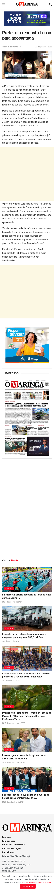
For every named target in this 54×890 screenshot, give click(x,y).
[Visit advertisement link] (27, 18)
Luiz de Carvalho (13, 47)
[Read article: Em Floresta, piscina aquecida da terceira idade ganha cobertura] (27, 579)
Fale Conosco (8, 841)
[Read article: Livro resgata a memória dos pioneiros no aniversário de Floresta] (27, 740)
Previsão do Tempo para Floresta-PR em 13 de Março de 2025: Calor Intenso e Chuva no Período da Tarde (26, 716)
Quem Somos (8, 852)
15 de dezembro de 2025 (14, 762)
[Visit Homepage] (27, 4)
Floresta (9, 589)
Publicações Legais (11, 848)
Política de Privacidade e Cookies (36, 883)
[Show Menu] (3, 4)
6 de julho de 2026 (11, 641)
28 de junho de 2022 (43, 47)
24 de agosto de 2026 (13, 602)
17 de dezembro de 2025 (14, 723)
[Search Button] (50, 4)
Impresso (6, 837)
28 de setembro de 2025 (14, 802)
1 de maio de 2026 (11, 680)
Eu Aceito (28, 886)
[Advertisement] (27, 174)
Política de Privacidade (13, 845)
